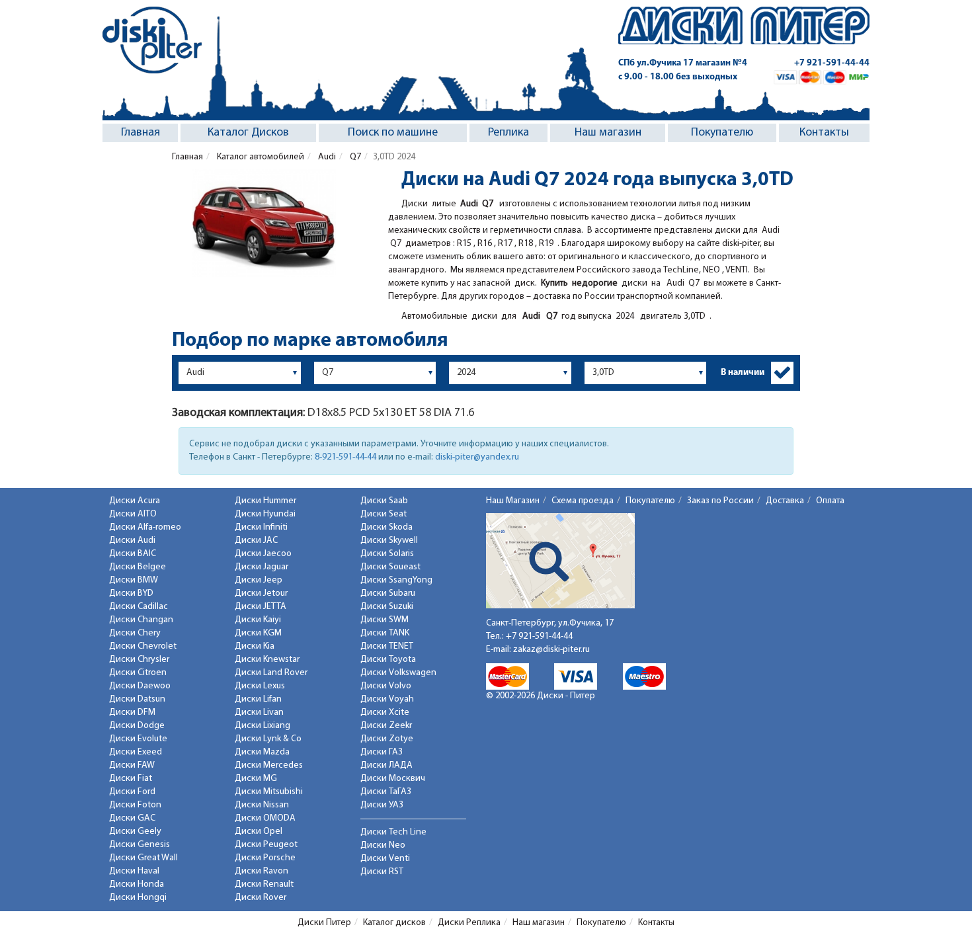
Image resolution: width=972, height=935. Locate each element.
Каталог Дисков (248, 133)
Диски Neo (382, 845)
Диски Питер (324, 923)
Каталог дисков (394, 923)
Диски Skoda (386, 527)
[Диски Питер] (152, 40)
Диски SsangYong (396, 580)
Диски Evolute (138, 739)
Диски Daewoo (140, 686)
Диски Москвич (392, 779)
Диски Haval (134, 871)
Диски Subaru (387, 593)
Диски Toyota (388, 660)
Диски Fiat (130, 779)
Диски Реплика (469, 923)
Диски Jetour (261, 593)
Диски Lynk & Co (268, 739)
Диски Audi (132, 541)
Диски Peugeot (266, 845)
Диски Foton (135, 805)
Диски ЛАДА (386, 765)
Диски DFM (132, 712)
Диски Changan (141, 620)
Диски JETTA (260, 607)
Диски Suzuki (386, 607)
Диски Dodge (137, 726)
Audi (326, 157)
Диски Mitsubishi (269, 792)
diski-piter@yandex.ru (477, 457)
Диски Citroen (138, 673)
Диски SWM (384, 620)
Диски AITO (133, 514)
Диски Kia (254, 646)
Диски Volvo (385, 686)
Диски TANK (384, 633)
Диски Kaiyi (258, 620)
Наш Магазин (513, 501)
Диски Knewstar (267, 660)
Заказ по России (720, 501)
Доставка (785, 501)
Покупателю (722, 133)
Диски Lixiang (262, 726)
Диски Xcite (384, 712)
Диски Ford (132, 792)
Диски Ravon (261, 871)
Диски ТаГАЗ (385, 792)
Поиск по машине (393, 133)
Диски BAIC (132, 554)
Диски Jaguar (261, 567)
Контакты (824, 133)
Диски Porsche (265, 858)
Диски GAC (132, 818)
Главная (140, 133)
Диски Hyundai (265, 514)
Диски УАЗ (381, 805)
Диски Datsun (137, 699)
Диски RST (381, 872)
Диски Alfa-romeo (145, 527)
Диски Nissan (262, 805)
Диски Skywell (389, 541)
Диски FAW (132, 765)
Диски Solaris (387, 554)
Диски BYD (131, 593)
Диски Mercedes (269, 765)
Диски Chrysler (139, 660)
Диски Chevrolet (143, 646)
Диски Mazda (262, 752)
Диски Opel (258, 831)
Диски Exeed (135, 752)
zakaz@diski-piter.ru (551, 650)
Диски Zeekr (386, 726)
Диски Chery (135, 633)
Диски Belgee (137, 567)
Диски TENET (386, 646)
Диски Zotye (386, 739)
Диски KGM (258, 633)
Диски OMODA (265, 818)
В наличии (742, 373)
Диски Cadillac (138, 607)
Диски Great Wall (143, 858)
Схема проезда (582, 501)
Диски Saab (384, 501)
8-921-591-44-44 (345, 457)
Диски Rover (260, 898)
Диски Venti (385, 859)
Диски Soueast (390, 567)
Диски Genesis (139, 845)
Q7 (354, 157)
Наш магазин (608, 133)
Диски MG (256, 779)
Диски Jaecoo (263, 554)
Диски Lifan (258, 699)
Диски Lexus (260, 686)
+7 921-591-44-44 (832, 63)
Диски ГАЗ (381, 752)
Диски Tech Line (393, 832)
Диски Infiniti (261, 527)
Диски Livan (259, 712)
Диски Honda (136, 884)
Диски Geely (135, 831)
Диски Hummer (265, 501)
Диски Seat (383, 514)
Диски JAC (256, 541)
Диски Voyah (387, 699)
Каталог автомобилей (259, 157)
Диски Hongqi (138, 898)
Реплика (508, 133)
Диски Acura (134, 501)
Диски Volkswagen (398, 673)
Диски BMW (133, 580)
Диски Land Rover (271, 673)
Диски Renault (264, 884)
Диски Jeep (258, 580)
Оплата (830, 501)
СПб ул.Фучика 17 (682, 63)
